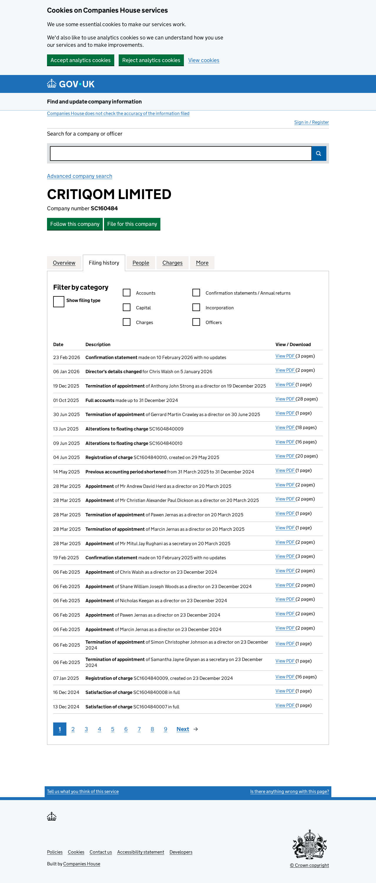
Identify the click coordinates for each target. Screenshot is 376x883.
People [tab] (140, 262)
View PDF (286, 356)
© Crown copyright (309, 865)
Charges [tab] (172, 262)
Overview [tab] (64, 262)
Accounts (145, 293)
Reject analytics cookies (151, 60)
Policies (55, 852)
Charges (144, 322)
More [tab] (202, 262)
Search (319, 153)
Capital (143, 308)
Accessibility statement (140, 852)
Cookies (76, 852)
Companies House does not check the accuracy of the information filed (118, 113)
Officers (214, 322)
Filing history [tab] (104, 262)
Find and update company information (94, 101)
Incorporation (220, 308)
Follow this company (75, 224)
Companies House (81, 864)
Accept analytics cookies (81, 60)
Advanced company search (79, 176)
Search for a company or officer (84, 133)
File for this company (132, 224)
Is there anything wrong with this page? (289, 791)
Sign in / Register (311, 122)
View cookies (203, 60)
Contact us (101, 852)
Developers (180, 852)
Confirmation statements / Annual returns (248, 293)
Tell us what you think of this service (83, 791)
